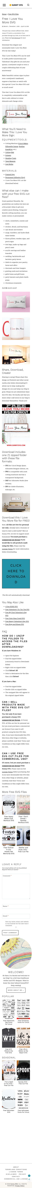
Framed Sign (10, 174)
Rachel (6, 26)
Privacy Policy (19, 1186)
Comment (7, 876)
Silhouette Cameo (11, 146)
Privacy (22, 1174)
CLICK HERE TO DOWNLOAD (16, 573)
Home (4, 14)
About (16, 1167)
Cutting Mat (9, 152)
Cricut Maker (23, 143)
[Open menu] (4, 5)
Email (6, 916)
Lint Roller (9, 164)
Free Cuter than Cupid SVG (15, 618)
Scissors (8, 155)
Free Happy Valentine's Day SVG (17, 621)
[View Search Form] (28, 5)
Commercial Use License (16, 1179)
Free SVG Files (13, 14)
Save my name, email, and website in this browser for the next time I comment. (17, 924)
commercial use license (11, 540)
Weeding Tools (10, 158)
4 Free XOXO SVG (11, 607)
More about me (15, 990)
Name (6, 906)
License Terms (7, 549)
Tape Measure (10, 161)
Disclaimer (11, 1174)
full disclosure (16, 38)
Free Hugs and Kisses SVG (14, 624)
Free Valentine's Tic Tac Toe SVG (17, 609)
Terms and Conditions (16, 1169)
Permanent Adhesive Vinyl (15, 177)
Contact (16, 1176)
